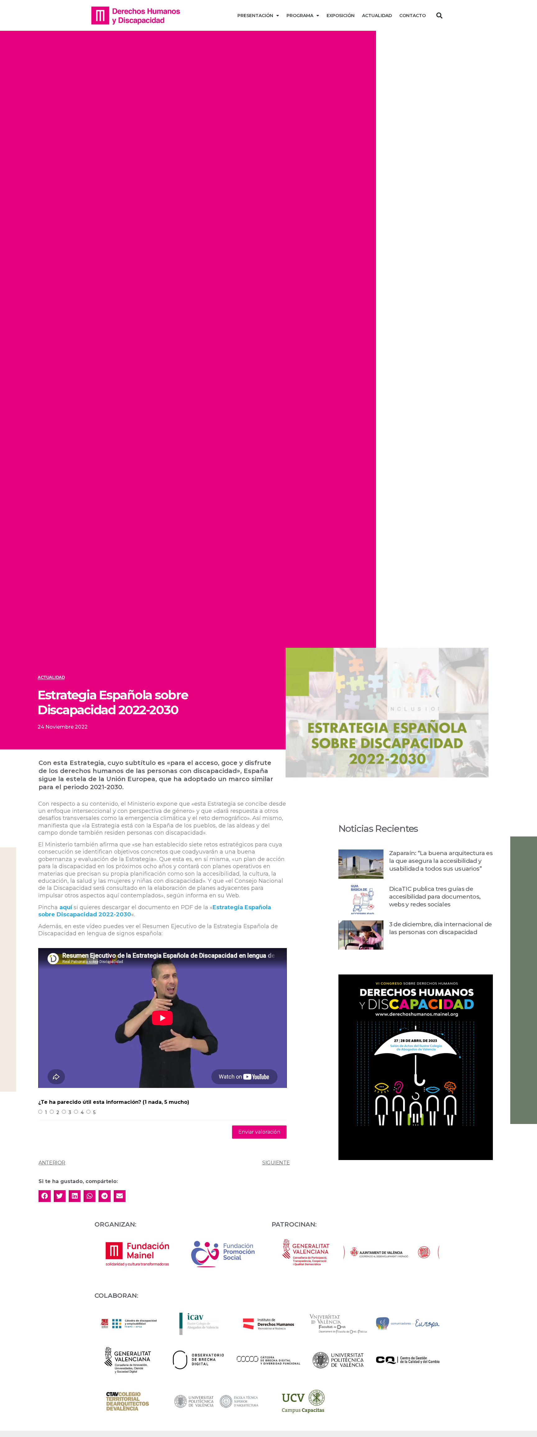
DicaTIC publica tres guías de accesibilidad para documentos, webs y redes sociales (435, 896)
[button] (439, 15)
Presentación (255, 15)
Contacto (412, 15)
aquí (65, 907)
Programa (300, 15)
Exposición (341, 15)
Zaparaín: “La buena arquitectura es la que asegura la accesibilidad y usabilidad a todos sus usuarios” (441, 861)
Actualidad (377, 15)
